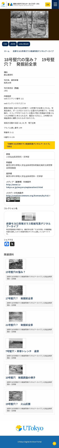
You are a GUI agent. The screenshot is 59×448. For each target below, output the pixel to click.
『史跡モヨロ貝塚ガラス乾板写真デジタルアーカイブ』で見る (28, 145)
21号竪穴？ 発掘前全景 (19, 325)
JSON (12, 44)
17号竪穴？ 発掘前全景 (19, 298)
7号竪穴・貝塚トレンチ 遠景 (22, 351)
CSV (5, 44)
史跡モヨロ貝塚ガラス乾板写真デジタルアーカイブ (33, 51)
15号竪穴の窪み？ (15, 272)
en (48, 4)
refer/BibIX (24, 44)
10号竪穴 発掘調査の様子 (20, 377)
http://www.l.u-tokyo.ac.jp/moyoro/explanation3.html (24, 186)
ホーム (6, 51)
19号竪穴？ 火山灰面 (17, 404)
